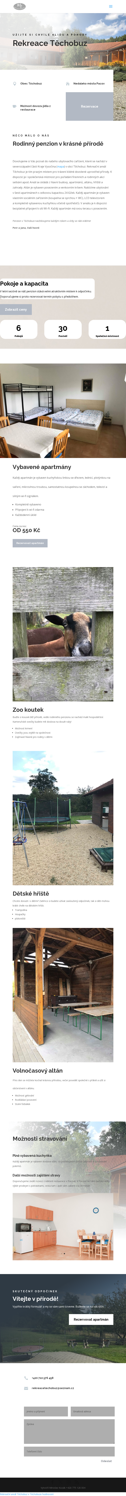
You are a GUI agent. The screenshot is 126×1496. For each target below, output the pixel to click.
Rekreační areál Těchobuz (13, 1494)
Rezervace (89, 106)
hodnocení (47, 1494)
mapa (60, 166)
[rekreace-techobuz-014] (63, 1259)
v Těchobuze (35, 1494)
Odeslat (106, 1461)
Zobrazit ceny (16, 310)
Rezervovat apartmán (30, 543)
